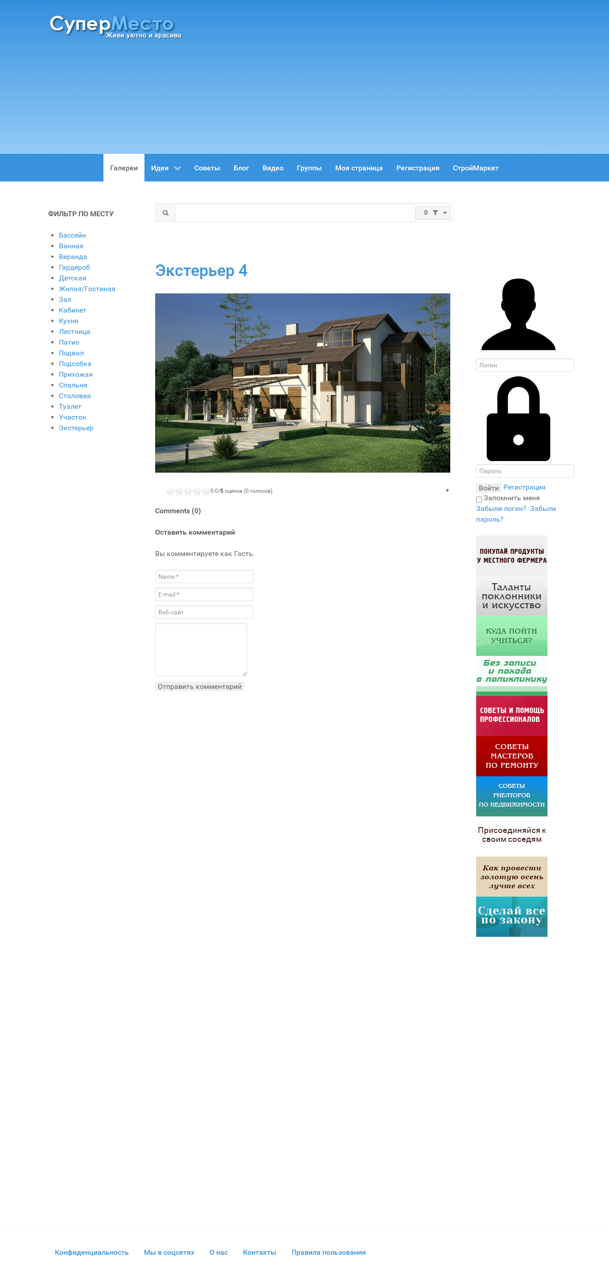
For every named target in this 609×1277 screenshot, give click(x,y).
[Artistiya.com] (511, 595)
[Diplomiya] (511, 635)
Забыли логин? (501, 508)
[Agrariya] (511, 555)
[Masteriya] (511, 756)
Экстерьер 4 (201, 270)
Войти (489, 488)
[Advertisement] (385, 73)
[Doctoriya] (511, 675)
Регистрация (524, 487)
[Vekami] (511, 876)
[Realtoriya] (511, 796)
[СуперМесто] (117, 26)
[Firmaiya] (511, 716)
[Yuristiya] (511, 916)
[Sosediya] (511, 836)
